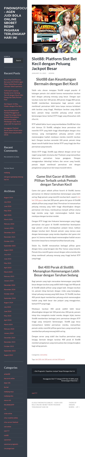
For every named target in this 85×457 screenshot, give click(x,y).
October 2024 (9, 294)
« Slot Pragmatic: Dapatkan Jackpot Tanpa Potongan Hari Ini (54, 371)
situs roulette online (11, 418)
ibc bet (6, 387)
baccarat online (9, 378)
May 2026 (7, 211)
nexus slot (7, 400)
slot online (7, 426)
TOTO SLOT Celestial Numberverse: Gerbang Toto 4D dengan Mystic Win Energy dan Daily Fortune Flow (13, 95)
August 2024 (8, 302)
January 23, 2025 (39, 73)
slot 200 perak (47, 359)
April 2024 (7, 320)
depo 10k (7, 383)
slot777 (6, 431)
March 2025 (8, 272)
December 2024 (9, 285)
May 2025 (7, 263)
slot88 (6, 435)
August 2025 (8, 250)
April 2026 (7, 215)
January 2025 (9, 281)
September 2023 (10, 351)
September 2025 (10, 246)
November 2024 (9, 289)
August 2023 (8, 355)
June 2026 (7, 206)
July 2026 (7, 202)
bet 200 (38, 359)
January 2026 (9, 228)
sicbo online (8, 413)
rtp (5, 409)
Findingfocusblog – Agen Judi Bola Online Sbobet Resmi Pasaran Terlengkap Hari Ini (47, 405)
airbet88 (7, 374)
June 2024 (7, 311)
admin (51, 73)
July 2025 (7, 254)
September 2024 (10, 298)
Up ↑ (78, 407)
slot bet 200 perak (58, 359)
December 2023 (9, 338)
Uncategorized (9, 448)
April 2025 (7, 267)
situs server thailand (11, 422)
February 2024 (9, 329)
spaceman (7, 440)
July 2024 (7, 307)
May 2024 (7, 316)
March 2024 (8, 324)
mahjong (7, 172)
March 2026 (8, 219)
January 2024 (9, 333)
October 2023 (9, 346)
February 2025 (9, 276)
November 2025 (9, 237)
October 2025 (9, 241)
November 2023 (9, 342)
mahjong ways (9, 392)
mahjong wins (8, 396)
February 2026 (9, 224)
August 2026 (8, 197)
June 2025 (7, 259)
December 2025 (9, 232)
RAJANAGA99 (9, 405)
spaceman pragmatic (11, 444)
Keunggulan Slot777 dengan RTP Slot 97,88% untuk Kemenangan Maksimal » (60, 380)
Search (7, 56)
